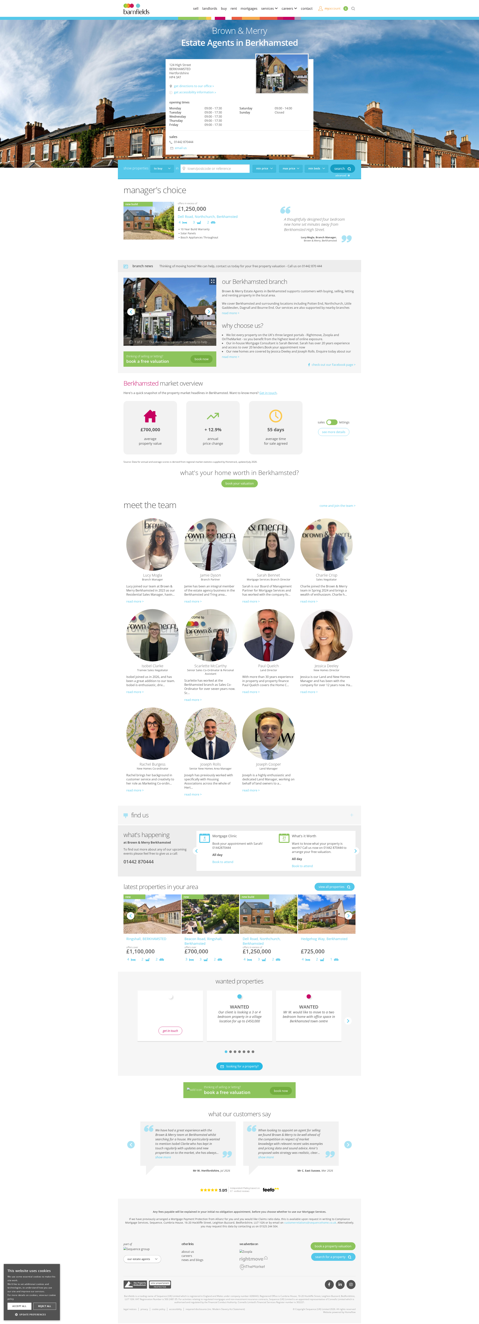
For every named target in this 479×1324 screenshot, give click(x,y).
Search (340, 168)
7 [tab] (253, 1051)
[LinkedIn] (340, 1284)
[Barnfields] (136, 9)
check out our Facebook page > (333, 365)
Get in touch (268, 393)
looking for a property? (242, 1066)
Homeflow (350, 1312)
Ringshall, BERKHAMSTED (146, 939)
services (268, 8)
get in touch (170, 1031)
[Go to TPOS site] (135, 1284)
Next (208, 315)
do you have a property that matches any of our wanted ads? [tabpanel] (170, 1018)
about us (187, 1252)
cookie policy (158, 1309)
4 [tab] (239, 1051)
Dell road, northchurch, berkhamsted (208, 216)
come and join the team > (338, 506)
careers (288, 8)
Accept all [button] (19, 1306)
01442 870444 (183, 142)
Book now (201, 359)
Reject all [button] (44, 1306)
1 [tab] (226, 1051)
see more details (333, 432)
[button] (31, 1314)
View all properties (332, 887)
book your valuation (239, 483)
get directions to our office (192, 86)
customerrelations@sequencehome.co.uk (310, 1222)
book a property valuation (333, 1246)
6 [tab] (248, 1051)
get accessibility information (193, 92)
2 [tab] (230, 1051)
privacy (144, 1309)
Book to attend (222, 862)
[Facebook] (329, 1284)
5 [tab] (244, 1051)
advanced (341, 175)
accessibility (175, 1309)
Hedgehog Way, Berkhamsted (324, 939)
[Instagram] (351, 1284)
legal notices (130, 1309)
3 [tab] (235, 1051)
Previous (130, 312)
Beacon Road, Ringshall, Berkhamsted (203, 941)
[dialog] (32, 1292)
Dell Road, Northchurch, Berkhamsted (262, 941)
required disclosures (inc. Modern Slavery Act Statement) (215, 1309)
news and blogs (192, 1260)
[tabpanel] (239, 1016)
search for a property (330, 1257)
